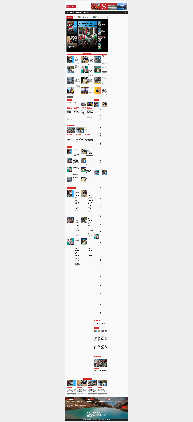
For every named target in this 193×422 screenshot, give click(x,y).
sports (75, 108)
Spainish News (78, 12)
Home (67, 12)
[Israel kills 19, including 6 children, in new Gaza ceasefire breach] (97, 80)
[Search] (125, 13)
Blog (91, 12)
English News (72, 12)
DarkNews (104, 419)
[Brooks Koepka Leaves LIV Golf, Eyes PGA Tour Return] (77, 104)
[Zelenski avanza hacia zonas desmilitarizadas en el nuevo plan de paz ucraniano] (90, 104)
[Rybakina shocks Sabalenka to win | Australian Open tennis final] (84, 80)
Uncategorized (114, 403)
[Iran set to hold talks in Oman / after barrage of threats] (99, 31)
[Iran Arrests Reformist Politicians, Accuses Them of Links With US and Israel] (99, 46)
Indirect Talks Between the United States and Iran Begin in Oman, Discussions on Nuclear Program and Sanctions (96, 415)
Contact (84, 12)
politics (69, 107)
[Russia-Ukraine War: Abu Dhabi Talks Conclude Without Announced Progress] (70, 90)
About (88, 12)
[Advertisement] (109, 6)
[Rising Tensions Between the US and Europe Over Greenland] (84, 90)
